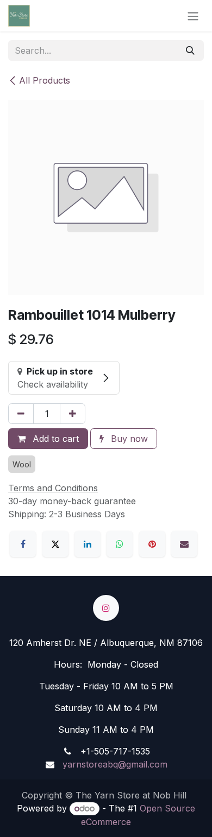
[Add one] (72, 413)
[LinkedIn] (87, 544)
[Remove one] (21, 413)
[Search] (190, 50)
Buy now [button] (128, 438)
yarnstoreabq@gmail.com (113, 764)
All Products (44, 80)
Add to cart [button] (54, 438)
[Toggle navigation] (193, 15)
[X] (55, 544)
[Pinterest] (152, 544)
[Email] (184, 544)
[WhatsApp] (120, 544)
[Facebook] (23, 544)
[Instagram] (106, 608)
